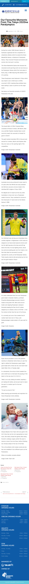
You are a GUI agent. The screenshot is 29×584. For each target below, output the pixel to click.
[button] (26, 10)
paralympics (5, 482)
